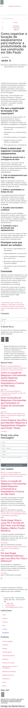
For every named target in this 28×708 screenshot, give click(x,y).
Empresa (4, 618)
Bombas (4, 648)
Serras (4, 682)
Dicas (15, 22)
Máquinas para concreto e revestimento (10, 667)
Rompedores (6, 678)
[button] (14, 14)
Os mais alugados (7, 641)
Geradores (5, 659)
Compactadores (7, 652)
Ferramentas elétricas (8, 655)
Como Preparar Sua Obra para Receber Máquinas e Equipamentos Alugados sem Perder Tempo (14, 424)
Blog (3, 625)
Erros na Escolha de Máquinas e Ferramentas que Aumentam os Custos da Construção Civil (13, 402)
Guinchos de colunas (8, 663)
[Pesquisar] (2, 322)
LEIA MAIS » (4, 508)
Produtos (5, 622)
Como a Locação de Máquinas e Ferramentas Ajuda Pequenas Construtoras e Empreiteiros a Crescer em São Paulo (13, 379)
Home (4, 615)
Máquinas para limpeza (9, 671)
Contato (4, 629)
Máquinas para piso (8, 675)
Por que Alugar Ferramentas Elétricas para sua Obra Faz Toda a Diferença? (14, 557)
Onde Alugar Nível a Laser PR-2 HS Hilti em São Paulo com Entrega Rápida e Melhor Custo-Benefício (13, 525)
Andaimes (5, 645)
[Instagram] (2, 2)
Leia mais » (4, 389)
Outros (4, 686)
